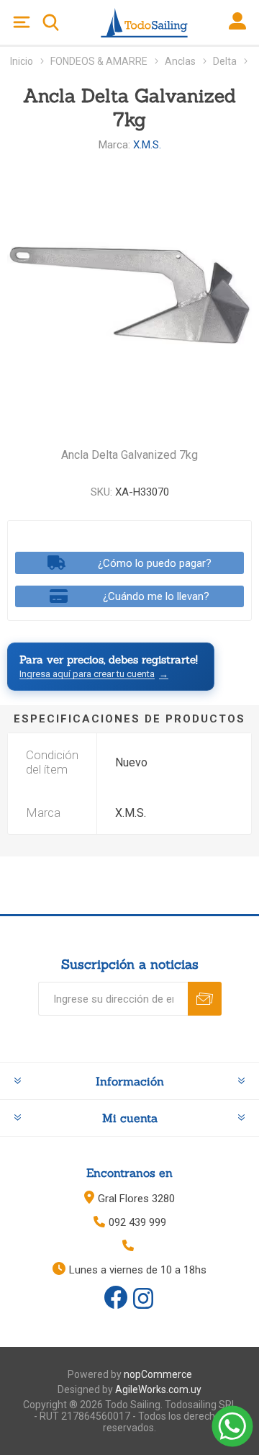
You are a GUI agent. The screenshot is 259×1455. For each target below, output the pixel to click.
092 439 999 (137, 1222)
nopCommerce (158, 1374)
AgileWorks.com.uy (158, 1389)
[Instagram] (143, 1299)
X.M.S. (147, 144)
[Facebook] (115, 1297)
